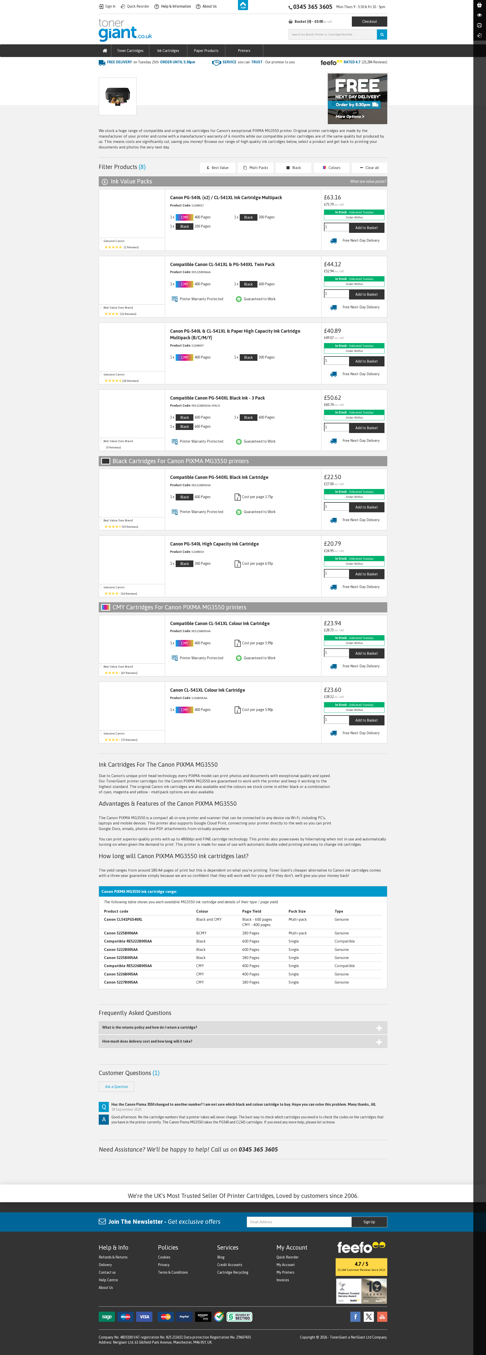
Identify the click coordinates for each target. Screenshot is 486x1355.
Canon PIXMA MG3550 (183, 72)
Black (296, 168)
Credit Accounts (229, 1265)
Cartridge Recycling (232, 1272)
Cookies (164, 1257)
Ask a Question (206, 99)
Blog (221, 1257)
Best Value (220, 168)
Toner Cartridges (130, 51)
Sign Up (369, 1222)
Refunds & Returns (113, 1257)
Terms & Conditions (173, 1272)
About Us (106, 1288)
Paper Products (206, 51)
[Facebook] (354, 1316)
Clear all (372, 168)
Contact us (107, 1272)
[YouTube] (381, 1316)
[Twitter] (367, 1316)
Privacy (164, 1265)
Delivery (105, 1265)
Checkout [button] (369, 22)
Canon (152, 72)
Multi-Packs (258, 168)
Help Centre (108, 1280)
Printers (244, 51)
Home (104, 72)
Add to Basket (366, 228)
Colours (334, 168)
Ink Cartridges (168, 51)
